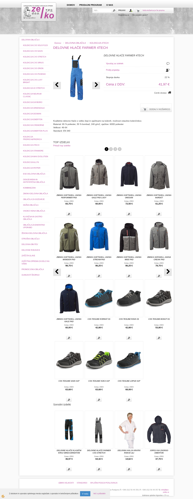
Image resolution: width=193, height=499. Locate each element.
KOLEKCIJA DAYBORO (32, 102)
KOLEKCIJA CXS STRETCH (34, 57)
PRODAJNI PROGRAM (90, 5)
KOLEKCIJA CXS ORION (33, 68)
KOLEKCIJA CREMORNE (33, 125)
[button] (96, 85)
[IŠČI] (114, 10)
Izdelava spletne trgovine (152, 495)
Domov (57, 43)
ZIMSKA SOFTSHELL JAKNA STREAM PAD (99, 258)
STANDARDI (82, 483)
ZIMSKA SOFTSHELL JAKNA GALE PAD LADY (99, 196)
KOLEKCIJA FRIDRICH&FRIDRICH (32, 138)
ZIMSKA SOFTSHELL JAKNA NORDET (159, 196)
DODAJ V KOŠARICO (159, 109)
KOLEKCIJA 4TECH (31, 145)
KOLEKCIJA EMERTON (32, 119)
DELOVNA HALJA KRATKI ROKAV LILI (129, 451)
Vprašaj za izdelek (114, 63)
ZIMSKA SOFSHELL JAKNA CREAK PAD (159, 258)
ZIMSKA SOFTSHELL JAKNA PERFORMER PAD (69, 196)
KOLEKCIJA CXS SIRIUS (33, 63)
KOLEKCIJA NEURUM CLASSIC (32, 95)
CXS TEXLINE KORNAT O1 (99, 319)
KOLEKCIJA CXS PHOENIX (34, 74)
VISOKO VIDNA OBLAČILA (34, 211)
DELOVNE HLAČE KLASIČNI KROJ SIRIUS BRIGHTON (69, 451)
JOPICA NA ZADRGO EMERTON (159, 451)
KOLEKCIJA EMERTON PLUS (35, 131)
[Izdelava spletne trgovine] (166, 495)
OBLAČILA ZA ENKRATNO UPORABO (34, 226)
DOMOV (71, 5)
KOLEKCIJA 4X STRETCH (34, 88)
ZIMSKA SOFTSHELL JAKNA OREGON (129, 196)
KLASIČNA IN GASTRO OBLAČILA (32, 218)
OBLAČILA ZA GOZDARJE (34, 199)
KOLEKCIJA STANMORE (33, 151)
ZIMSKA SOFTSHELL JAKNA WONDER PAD (69, 258)
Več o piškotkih (99, 494)
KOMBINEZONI (29, 188)
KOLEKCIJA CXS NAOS (33, 51)
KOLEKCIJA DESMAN (32, 114)
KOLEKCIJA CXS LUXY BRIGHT (32, 81)
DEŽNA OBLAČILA (30, 205)
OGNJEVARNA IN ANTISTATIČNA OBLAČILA (34, 181)
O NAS (109, 5)
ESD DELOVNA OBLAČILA (34, 174)
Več (69, 214)
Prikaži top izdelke (61, 145)
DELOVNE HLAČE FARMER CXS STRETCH (99, 451)
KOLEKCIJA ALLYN (31, 162)
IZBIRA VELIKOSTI (66, 483)
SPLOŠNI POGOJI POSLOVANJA (103, 483)
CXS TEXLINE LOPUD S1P (129, 381)
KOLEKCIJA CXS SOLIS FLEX (35, 45)
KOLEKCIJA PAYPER (31, 168)
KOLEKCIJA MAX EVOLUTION (35, 156)
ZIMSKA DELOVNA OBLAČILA (35, 194)
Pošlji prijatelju (113, 70)
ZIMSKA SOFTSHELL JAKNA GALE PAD (69, 320)
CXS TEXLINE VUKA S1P (99, 381)
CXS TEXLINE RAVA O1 (129, 319)
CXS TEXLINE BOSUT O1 (159, 319)
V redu (85, 494)
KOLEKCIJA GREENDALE (34, 108)
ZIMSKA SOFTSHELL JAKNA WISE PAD (129, 258)
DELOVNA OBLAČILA (75, 43)
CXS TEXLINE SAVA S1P (69, 381)
